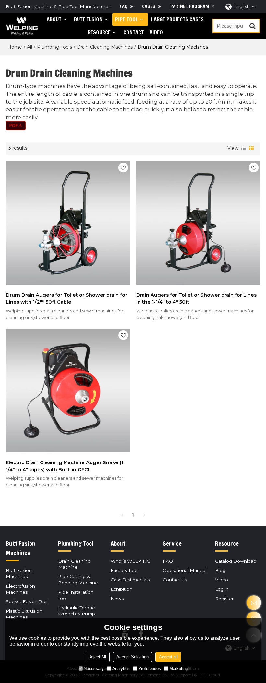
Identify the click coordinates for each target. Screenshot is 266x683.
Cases (148, 6)
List (244, 148)
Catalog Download (235, 560)
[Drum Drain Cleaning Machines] (133, 125)
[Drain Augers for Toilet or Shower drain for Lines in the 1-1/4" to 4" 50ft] (198, 223)
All (29, 47)
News (117, 598)
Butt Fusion (88, 19)
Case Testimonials (130, 579)
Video (156, 32)
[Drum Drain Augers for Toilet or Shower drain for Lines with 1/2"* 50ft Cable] (68, 223)
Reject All (97, 656)
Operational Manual (184, 570)
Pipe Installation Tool (75, 595)
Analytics (121, 668)
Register (224, 598)
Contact (133, 32)
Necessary (94, 668)
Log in (222, 589)
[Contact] (254, 602)
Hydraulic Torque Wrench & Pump (76, 610)
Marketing (178, 668)
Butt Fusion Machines (19, 573)
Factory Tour (124, 570)
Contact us (175, 579)
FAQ (123, 6)
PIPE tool (126, 19)
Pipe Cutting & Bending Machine (78, 579)
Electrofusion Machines (20, 589)
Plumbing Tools (54, 47)
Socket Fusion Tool (27, 601)
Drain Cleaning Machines (105, 47)
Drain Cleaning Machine (74, 564)
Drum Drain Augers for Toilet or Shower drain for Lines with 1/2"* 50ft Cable (66, 298)
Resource (99, 32)
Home (14, 47)
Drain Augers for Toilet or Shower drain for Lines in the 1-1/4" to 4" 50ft (196, 298)
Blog (220, 570)
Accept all (168, 656)
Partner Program (189, 6)
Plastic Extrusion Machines (24, 614)
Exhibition (121, 589)
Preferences (149, 668)
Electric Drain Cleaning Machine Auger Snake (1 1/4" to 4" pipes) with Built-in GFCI (64, 466)
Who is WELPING (130, 560)
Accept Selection (132, 656)
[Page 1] (122, 515)
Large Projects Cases (177, 19)
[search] (252, 25)
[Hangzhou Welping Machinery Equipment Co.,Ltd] (22, 26)
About (54, 19)
